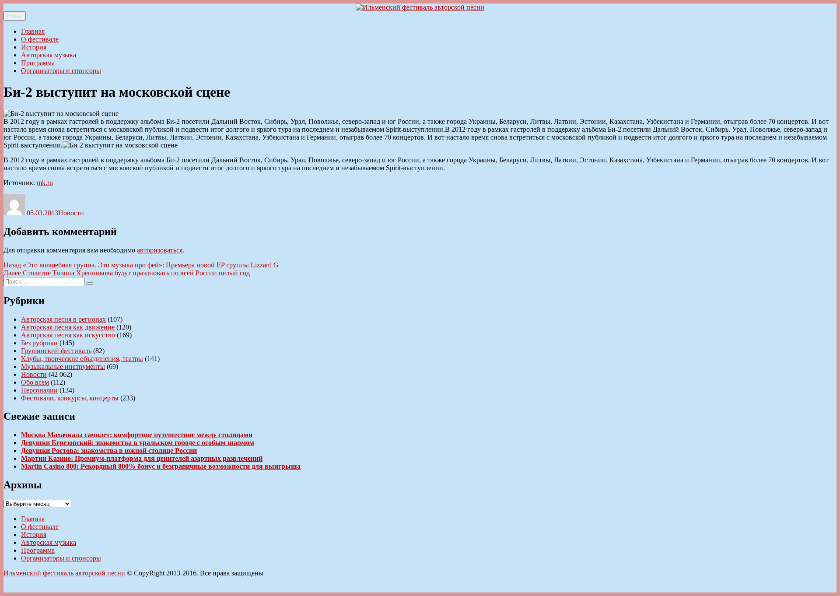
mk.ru (45, 182)
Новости (71, 213)
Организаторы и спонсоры (61, 70)
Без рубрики (39, 343)
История (33, 47)
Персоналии (39, 390)
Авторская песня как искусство (68, 335)
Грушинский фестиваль (56, 350)
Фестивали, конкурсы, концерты (70, 398)
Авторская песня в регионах (63, 319)
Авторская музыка (48, 55)
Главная (33, 31)
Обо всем (35, 382)
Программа (38, 63)
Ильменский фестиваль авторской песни (64, 573)
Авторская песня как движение (68, 327)
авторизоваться (159, 250)
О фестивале (40, 39)
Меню (14, 16)
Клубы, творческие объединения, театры (82, 358)
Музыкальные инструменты (63, 366)
